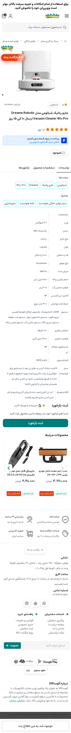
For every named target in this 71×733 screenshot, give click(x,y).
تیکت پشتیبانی (56, 632)
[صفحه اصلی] (65, 41)
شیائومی (54, 105)
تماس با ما (58, 628)
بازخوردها (24, 168)
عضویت (14, 645)
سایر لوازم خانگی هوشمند (52, 203)
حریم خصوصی (25, 624)
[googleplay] (47, 661)
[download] (35, 670)
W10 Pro (21, 185)
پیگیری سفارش (56, 620)
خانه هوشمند (27, 203)
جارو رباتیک (48, 185)
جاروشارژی (10, 203)
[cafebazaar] (23, 661)
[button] (8, 468)
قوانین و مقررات (24, 620)
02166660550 (60, 594)
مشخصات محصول (44, 168)
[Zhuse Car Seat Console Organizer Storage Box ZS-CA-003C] (52, 454)
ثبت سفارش (26, 628)
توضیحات (63, 168)
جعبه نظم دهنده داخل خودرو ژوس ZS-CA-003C (53, 473)
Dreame (33, 185)
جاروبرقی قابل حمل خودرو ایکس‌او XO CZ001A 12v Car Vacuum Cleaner (21, 473)
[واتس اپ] (44, 603)
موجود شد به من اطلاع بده (35, 726)
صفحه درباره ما (56, 624)
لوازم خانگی (29, 41)
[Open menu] (66, 16)
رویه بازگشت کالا (24, 632)
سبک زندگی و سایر (50, 41)
